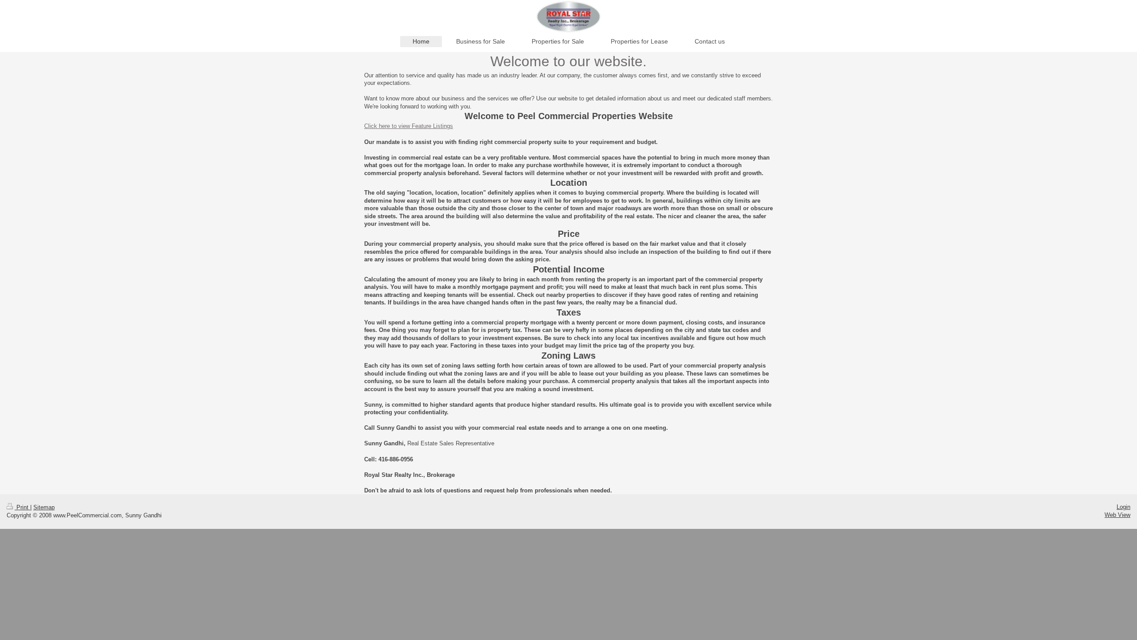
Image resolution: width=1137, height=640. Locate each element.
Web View (1117, 515)
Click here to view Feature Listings (408, 126)
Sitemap (44, 507)
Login (1123, 507)
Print (22, 507)
